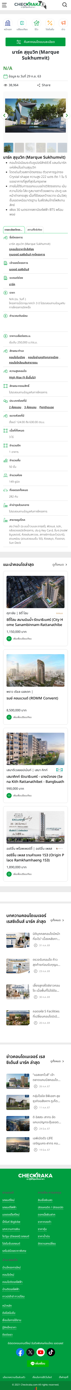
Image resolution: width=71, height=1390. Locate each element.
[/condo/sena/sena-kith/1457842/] (35, 748)
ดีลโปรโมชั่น (8, 1313)
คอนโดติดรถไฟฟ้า (12, 1282)
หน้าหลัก (7, 1306)
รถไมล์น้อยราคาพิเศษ (14, 1251)
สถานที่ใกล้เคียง (34, 230)
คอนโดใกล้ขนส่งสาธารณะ (23, 363)
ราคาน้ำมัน (44, 1236)
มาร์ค (12, 284)
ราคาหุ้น (42, 1229)
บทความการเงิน (11, 1229)
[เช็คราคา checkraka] (28, 5)
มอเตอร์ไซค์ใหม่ (11, 1215)
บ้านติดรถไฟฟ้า (10, 1289)
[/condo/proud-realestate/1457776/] (35, 670)
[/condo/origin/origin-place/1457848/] (35, 827)
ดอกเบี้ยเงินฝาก (46, 1215)
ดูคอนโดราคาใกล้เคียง (21, 249)
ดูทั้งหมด (58, 564)
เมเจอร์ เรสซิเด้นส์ (19, 269)
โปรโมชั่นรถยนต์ (11, 1244)
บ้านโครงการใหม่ (11, 1267)
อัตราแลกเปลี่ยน (47, 1244)
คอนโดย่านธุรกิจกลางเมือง (43, 357)
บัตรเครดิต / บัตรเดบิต (50, 1207)
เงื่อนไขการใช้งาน (11, 1320)
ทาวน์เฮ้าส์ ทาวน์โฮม (13, 1296)
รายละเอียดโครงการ (14, 230)
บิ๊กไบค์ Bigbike (11, 1222)
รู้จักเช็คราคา (9, 1327)
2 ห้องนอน (15, 407)
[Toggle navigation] (4, 5)
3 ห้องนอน (30, 407)
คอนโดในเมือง (17, 357)
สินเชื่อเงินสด (45, 1200)
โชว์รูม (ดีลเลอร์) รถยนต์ (15, 1236)
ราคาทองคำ (44, 1222)
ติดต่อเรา (7, 1335)
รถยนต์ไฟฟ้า (9, 1207)
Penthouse (46, 407)
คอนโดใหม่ (8, 1275)
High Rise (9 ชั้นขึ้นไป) (22, 377)
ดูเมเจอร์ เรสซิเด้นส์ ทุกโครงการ (27, 254)
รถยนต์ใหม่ (8, 1200)
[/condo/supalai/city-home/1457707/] (35, 592)
